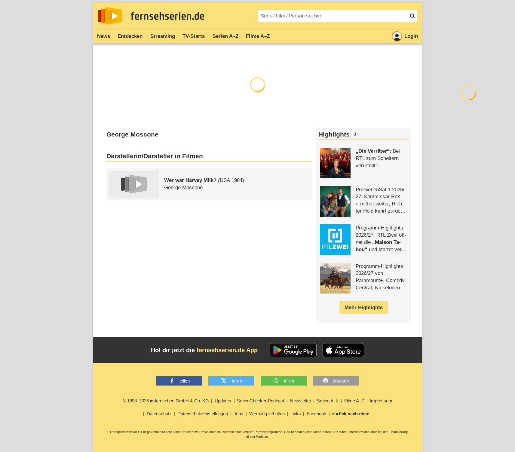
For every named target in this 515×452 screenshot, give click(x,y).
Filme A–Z (258, 36)
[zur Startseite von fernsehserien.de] (110, 16)
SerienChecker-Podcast (260, 400)
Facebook (316, 413)
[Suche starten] (412, 16)
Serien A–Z (225, 36)
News (103, 36)
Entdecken (130, 36)
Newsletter (300, 400)
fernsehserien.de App (227, 350)
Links (295, 413)
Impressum (381, 400)
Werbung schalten (267, 413)
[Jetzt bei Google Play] (293, 350)
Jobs (238, 413)
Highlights (334, 134)
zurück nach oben (350, 413)
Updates (223, 400)
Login (411, 36)
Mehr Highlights (364, 307)
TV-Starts (193, 36)
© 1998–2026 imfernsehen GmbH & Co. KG (166, 400)
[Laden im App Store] (343, 350)
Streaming (162, 36)
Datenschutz (159, 413)
